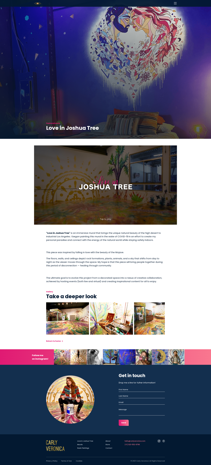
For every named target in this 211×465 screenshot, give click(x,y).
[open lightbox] (67, 318)
